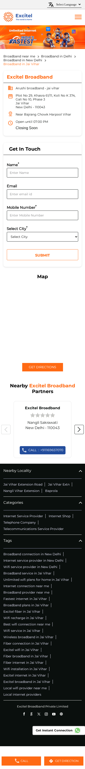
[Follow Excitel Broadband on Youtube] (53, 714)
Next (79, 429)
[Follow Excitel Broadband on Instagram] (46, 714)
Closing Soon (27, 128)
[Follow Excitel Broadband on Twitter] (38, 714)
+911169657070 (45, 450)
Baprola (51, 491)
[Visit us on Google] (31, 714)
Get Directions (42, 367)
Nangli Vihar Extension (21, 491)
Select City (17, 228)
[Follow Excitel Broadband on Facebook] (24, 714)
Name (13, 164)
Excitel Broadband (42, 408)
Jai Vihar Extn (59, 484)
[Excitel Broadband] (17, 17)
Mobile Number (21, 207)
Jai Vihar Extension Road (22, 484)
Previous (6, 429)
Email (12, 186)
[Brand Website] (61, 714)
